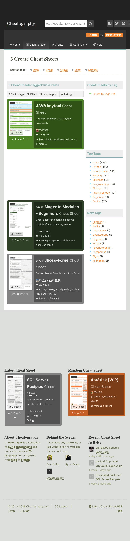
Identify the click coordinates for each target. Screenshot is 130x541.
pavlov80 (101, 461)
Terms (11, 510)
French (25, 459)
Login (92, 35)
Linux (96, 162)
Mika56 (98, 392)
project (75, 289)
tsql (32, 420)
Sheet (78, 69)
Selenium (98, 179)
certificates (58, 139)
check (48, 139)
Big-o (96, 256)
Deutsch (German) (49, 298)
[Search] (90, 23)
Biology (97, 188)
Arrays (64, 69)
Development (101, 171)
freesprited (36, 411)
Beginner (98, 197)
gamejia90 (102, 447)
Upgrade (98, 239)
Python (97, 166)
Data (36, 69)
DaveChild (53, 464)
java (41, 139)
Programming (101, 184)
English (97, 201)
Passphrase (99, 252)
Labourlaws (99, 230)
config (50, 245)
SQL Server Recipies (108, 479)
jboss (39, 293)
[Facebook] (110, 23)
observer (40, 245)
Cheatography (14, 442)
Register (113, 35)
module (64, 240)
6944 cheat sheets (20, 446)
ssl (67, 139)
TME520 (44, 130)
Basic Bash (102, 451)
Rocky (96, 226)
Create (58, 44)
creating (43, 240)
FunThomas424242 (49, 280)
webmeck (44, 231)
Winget (97, 243)
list (71, 139)
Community (79, 44)
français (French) (103, 405)
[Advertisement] (65, 8)
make (42, 289)
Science (93, 69)
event (72, 240)
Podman (97, 221)
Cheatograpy (100, 234)
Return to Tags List (104, 94)
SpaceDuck (72, 464)
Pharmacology (101, 192)
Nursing (97, 175)
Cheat (49, 69)
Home (16, 44)
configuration (63, 289)
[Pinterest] (123, 23)
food (14, 459)
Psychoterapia (101, 247)
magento (54, 240)
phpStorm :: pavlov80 (109, 465)
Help (99, 44)
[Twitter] (117, 23)
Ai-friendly (99, 260)
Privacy (25, 510)
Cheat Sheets (37, 44)
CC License (61, 506)
